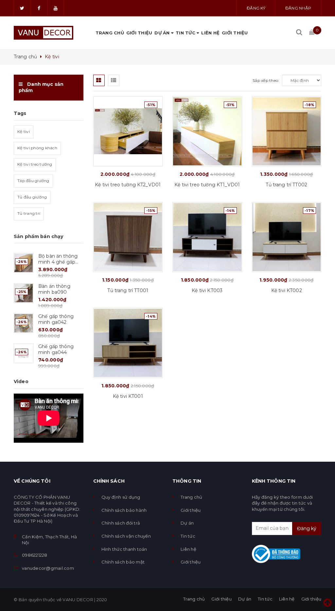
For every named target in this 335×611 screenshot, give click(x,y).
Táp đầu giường (33, 180)
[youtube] (55, 8)
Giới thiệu (139, 32)
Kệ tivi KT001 (128, 396)
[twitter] (22, 8)
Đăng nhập (298, 8)
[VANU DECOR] (43, 33)
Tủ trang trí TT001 (127, 290)
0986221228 (34, 555)
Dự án (162, 32)
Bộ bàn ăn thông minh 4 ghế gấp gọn (58, 262)
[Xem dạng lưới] (99, 80)
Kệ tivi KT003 (207, 290)
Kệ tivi (23, 131)
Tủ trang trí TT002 (286, 185)
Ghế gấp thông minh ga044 (56, 349)
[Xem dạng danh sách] (113, 80)
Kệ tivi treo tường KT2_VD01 (128, 185)
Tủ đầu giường (32, 196)
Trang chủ (110, 32)
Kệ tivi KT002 (286, 290)
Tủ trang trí (28, 213)
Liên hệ (210, 32)
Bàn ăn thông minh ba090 (54, 289)
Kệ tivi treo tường (34, 164)
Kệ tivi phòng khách (37, 147)
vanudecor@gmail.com (48, 568)
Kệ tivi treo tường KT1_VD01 (207, 185)
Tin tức (186, 32)
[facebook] (39, 8)
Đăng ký (256, 8)
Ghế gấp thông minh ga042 (56, 319)
